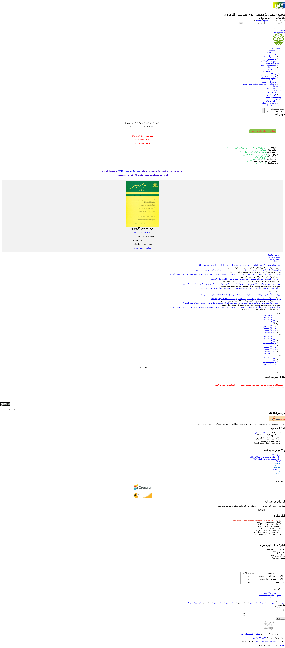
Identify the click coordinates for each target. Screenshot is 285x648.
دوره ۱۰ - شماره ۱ (269, 364)
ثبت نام (282, 30)
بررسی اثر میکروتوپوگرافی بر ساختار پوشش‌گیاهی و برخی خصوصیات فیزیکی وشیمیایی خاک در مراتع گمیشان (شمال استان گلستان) (232, 284)
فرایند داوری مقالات (268, 82)
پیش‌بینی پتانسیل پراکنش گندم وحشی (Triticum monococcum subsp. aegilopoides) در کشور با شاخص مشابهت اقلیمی (238, 270)
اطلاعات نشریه (275, 50)
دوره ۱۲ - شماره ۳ (269, 338)
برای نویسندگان (275, 73)
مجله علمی (275, 603)
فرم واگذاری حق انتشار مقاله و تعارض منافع (259, 84)
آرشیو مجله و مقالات (273, 63)
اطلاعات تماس (270, 101)
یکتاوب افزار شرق (260, 638)
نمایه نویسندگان (270, 69)
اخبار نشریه (272, 59)
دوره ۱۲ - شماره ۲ (269, 341)
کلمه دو (186, 603)
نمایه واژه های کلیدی (268, 71)
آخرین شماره (271, 67)
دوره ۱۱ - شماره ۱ (269, 353)
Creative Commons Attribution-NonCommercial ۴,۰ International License (51, 409)
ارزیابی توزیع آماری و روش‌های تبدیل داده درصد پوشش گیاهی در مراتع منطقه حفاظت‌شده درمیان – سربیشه (241, 288)
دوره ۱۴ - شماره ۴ (269, 315)
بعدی (136, 368)
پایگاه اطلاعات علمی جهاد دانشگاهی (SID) (265, 457)
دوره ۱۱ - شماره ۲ (269, 351)
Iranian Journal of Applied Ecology (266, 641)
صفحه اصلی (276, 48)
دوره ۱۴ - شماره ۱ (269, 322)
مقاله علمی (266, 603)
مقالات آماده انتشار (273, 105)
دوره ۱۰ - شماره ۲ (269, 362)
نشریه (283, 603)
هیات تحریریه (271, 54)
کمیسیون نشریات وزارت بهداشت (268, 593)
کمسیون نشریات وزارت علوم (270, 595)
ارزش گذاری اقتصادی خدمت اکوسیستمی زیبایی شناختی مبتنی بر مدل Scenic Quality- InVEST (246, 279)
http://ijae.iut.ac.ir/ (21, 409)
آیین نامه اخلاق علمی (268, 61)
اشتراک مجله (271, 92)
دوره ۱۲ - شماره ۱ (269, 343)
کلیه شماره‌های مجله (268, 65)
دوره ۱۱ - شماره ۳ (269, 349)
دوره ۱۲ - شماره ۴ (269, 336)
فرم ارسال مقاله (270, 80)
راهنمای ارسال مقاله (268, 78)
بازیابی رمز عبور (279, 32)
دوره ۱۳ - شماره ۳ (269, 328)
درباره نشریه (271, 52)
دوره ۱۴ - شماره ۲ (269, 319)
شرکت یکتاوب (275, 597)
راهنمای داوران (270, 88)
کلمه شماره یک (255, 603)
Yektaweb (281, 645)
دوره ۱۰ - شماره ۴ (269, 357)
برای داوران (276, 86)
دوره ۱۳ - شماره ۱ (269, 332)
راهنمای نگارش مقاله (268, 76)
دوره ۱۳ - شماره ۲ (269, 330)
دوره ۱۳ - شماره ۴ (269, 326)
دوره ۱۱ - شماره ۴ (269, 347)
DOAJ (278, 461)
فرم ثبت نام (271, 95)
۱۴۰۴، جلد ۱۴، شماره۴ (142, 232)
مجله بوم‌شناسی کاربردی (250, 634)
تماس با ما (277, 99)
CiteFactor (277, 469)
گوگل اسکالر (276, 455)
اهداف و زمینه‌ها (270, 57)
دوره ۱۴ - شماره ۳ (269, 317)
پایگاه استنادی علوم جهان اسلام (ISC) (267, 459)
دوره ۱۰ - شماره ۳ (269, 360)
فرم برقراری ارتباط (269, 103)
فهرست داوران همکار (273, 97)
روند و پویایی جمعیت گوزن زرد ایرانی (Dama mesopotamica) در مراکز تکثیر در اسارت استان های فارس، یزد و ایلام (239, 265)
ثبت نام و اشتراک (274, 90)
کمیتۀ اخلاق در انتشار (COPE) (129, 171)
